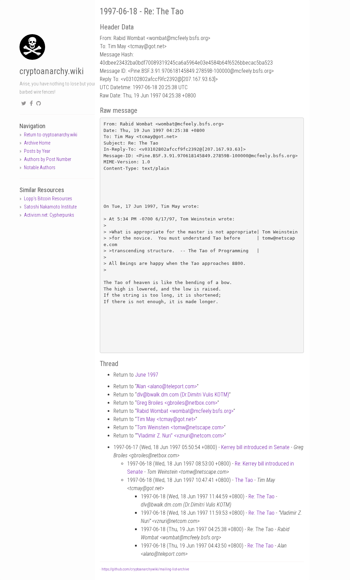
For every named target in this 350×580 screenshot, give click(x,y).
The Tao (244, 480)
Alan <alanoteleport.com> (166, 386)
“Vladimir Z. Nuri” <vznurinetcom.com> (180, 435)
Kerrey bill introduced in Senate (255, 447)
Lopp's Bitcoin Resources (48, 198)
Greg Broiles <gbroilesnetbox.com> (177, 403)
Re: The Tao (261, 496)
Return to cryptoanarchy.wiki (50, 134)
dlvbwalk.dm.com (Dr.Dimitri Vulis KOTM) (183, 394)
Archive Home (37, 143)
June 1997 (146, 375)
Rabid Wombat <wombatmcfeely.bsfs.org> (185, 411)
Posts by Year (37, 151)
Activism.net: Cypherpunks (49, 215)
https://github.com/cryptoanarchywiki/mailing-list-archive (145, 569)
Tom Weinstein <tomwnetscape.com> (180, 427)
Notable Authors (39, 167)
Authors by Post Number (47, 159)
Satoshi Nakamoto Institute (50, 207)
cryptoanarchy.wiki (51, 71)
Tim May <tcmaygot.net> (166, 419)
